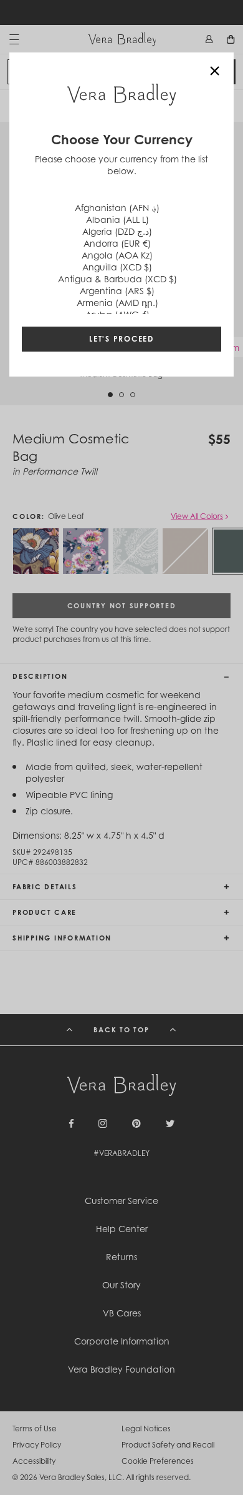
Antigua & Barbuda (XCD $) (117, 279)
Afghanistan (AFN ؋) (117, 207)
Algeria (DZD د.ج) (117, 231)
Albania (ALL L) (117, 219)
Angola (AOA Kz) (117, 255)
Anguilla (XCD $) (117, 267)
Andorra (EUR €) (117, 243)
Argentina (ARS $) (117, 290)
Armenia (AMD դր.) (117, 302)
